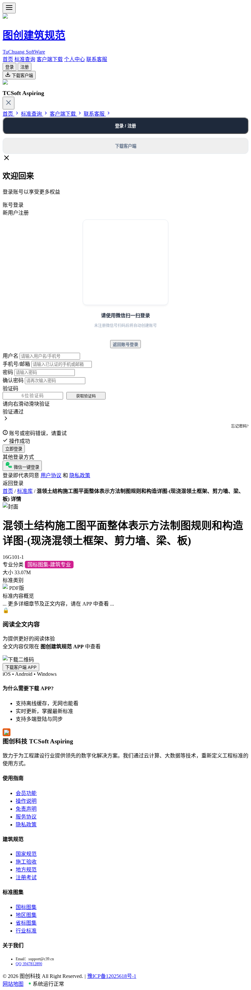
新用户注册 (16, 213)
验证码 (10, 388)
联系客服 (96, 59)
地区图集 (26, 915)
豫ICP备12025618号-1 (111, 976)
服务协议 (26, 817)
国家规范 (26, 854)
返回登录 (13, 483)
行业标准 (26, 930)
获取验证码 (86, 396)
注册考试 (26, 877)
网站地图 (13, 984)
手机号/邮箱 (16, 364)
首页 (8, 59)
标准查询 (24, 59)
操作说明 (26, 801)
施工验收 (26, 862)
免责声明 (26, 809)
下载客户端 (21, 75)
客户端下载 (50, 59)
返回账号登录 (125, 344)
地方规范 (26, 869)
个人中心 (74, 59)
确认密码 (13, 380)
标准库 (25, 491)
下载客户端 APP (21, 667)
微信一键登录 (25, 467)
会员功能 (26, 793)
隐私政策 (79, 475)
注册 (24, 67)
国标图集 (26, 907)
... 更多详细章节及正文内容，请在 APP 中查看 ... (58, 604)
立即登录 (13, 448)
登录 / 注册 (125, 125)
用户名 (10, 356)
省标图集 (26, 923)
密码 (8, 372)
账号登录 (13, 205)
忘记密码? (239, 426)
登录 (9, 67)
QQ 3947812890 (29, 964)
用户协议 (51, 475)
